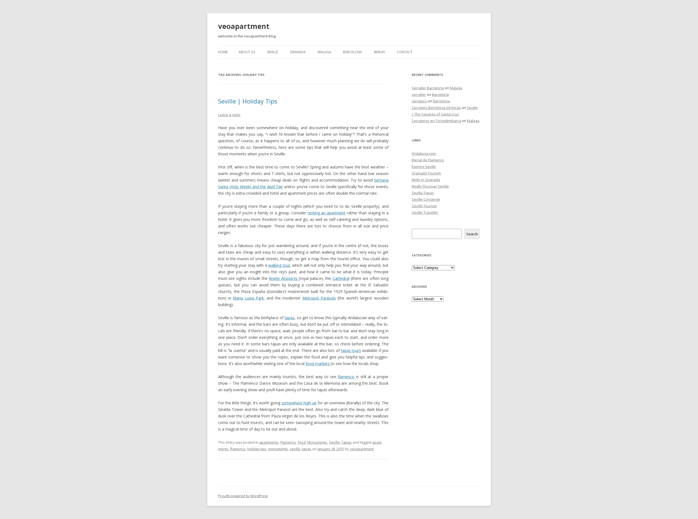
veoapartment (243, 26)
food (302, 442)
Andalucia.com (424, 153)
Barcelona (352, 52)
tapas (289, 317)
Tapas (346, 442)
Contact (404, 52)
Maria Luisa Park (248, 298)
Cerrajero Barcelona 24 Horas (436, 107)
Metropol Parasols (319, 298)
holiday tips (256, 448)
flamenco (346, 376)
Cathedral (341, 278)
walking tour (279, 265)
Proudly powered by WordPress (243, 496)
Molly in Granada (426, 179)
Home (223, 52)
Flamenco (288, 442)
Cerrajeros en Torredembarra (436, 120)
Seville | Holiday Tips (247, 101)
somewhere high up (298, 402)
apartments (269, 442)
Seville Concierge (426, 199)
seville (295, 448)
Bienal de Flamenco (428, 160)
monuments (278, 448)
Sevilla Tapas (423, 192)
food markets (318, 363)
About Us (247, 52)
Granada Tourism (426, 173)
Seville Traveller (425, 212)
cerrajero (419, 101)
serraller (419, 94)
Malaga (324, 52)
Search (472, 234)
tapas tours (351, 350)
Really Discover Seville (430, 186)
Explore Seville (424, 166)
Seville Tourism (424, 205)
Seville (272, 52)
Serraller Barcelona (428, 87)
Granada (298, 52)
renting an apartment (326, 212)
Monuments (317, 442)
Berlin (379, 52)
